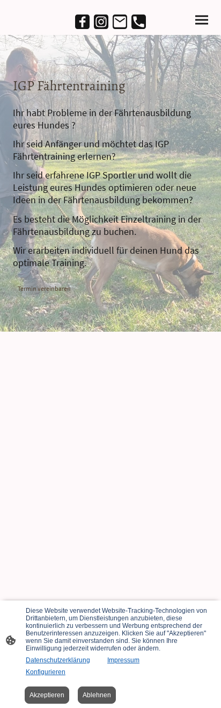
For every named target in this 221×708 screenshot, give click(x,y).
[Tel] (138, 22)
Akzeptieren (47, 695)
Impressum (123, 660)
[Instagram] (101, 22)
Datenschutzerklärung (58, 660)
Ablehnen (97, 695)
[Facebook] (82, 22)
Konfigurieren (45, 672)
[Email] (120, 22)
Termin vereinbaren (45, 288)
